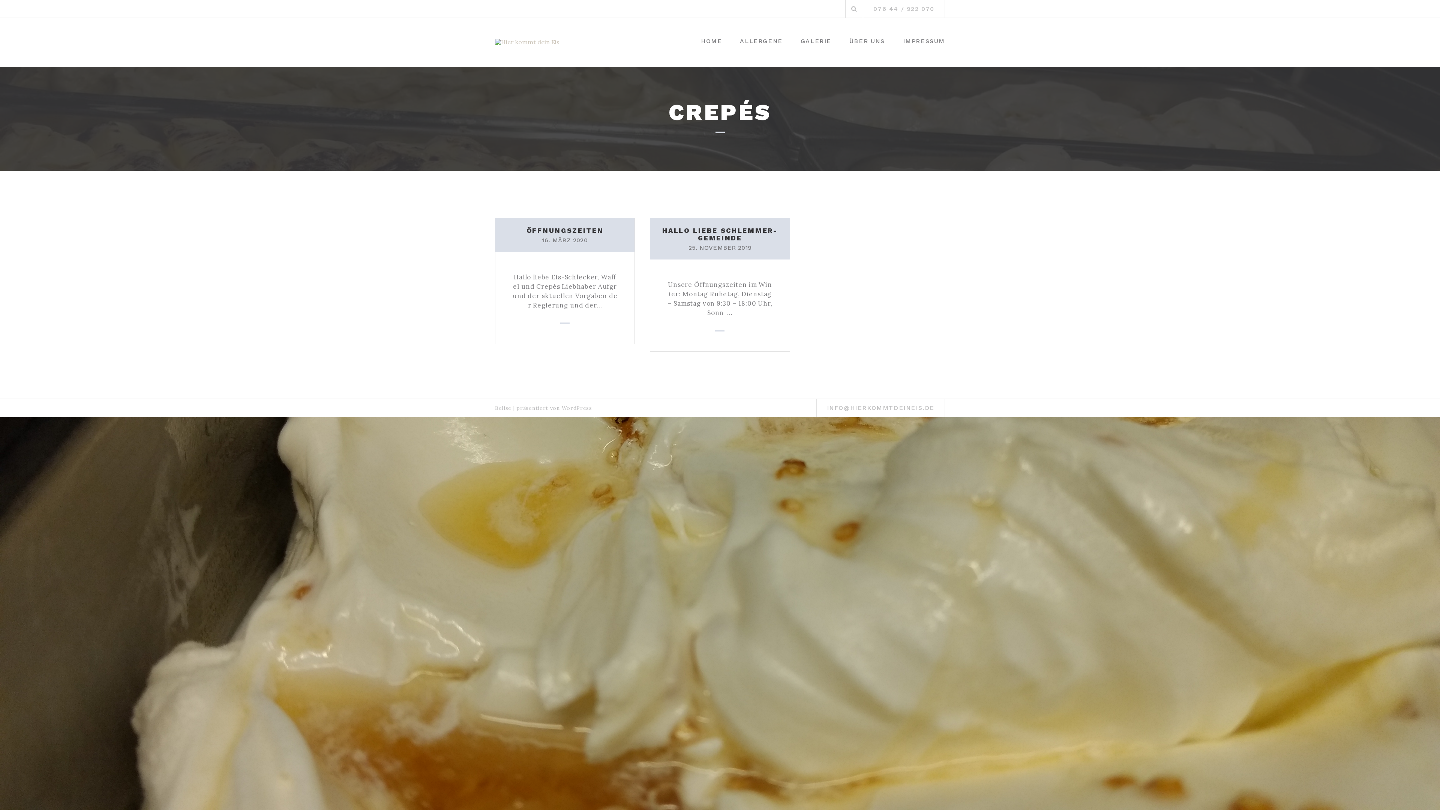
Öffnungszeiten (565, 230)
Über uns (867, 41)
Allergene (761, 41)
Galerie (816, 41)
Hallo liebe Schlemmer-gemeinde (719, 234)
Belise (503, 408)
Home (711, 41)
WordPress (577, 408)
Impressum (924, 41)
